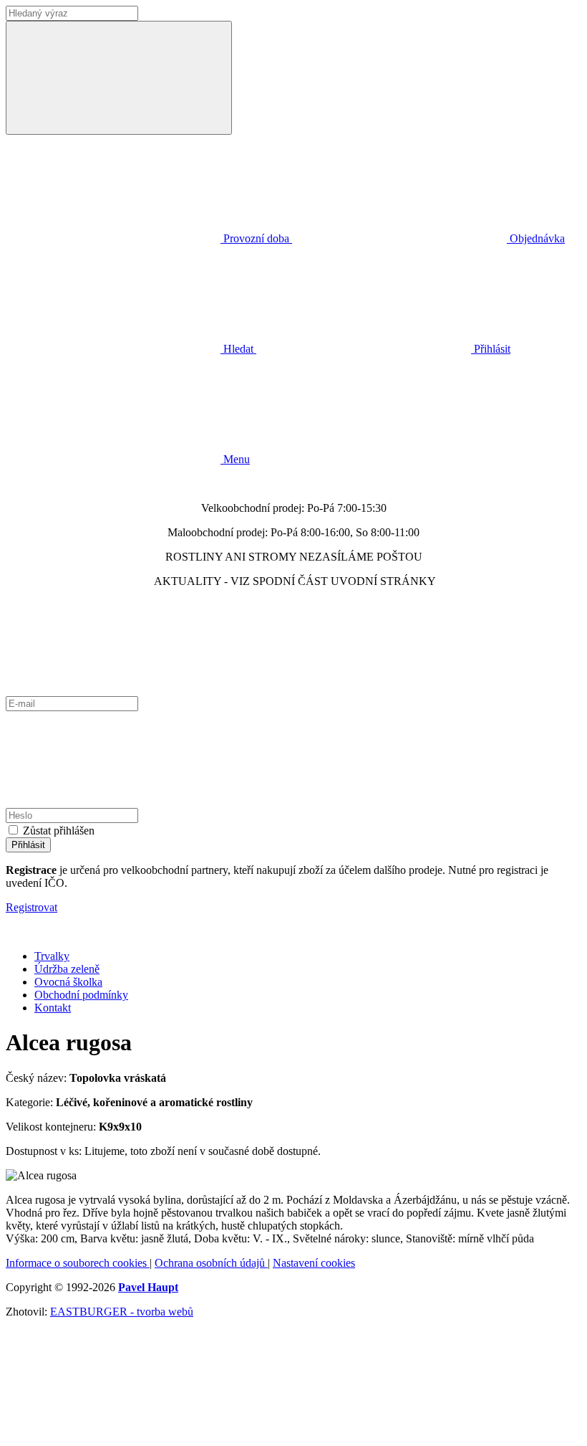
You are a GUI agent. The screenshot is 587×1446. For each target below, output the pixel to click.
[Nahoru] (113, 1433)
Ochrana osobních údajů (211, 1263)
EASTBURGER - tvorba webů (121, 1311)
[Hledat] (119, 78)
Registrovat (31, 907)
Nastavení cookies (314, 1263)
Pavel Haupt (148, 1287)
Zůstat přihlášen (58, 830)
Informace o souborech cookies (78, 1263)
